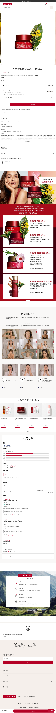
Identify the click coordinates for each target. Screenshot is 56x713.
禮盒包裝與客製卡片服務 (37, 647)
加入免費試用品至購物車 (24, 109)
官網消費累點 (23, 645)
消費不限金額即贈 (17, 646)
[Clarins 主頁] (7, 4)
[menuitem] (46, 4)
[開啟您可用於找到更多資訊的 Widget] (51, 710)
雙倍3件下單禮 (17, 645)
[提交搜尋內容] (51, 7)
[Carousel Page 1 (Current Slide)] (27, 431)
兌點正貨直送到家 (24, 647)
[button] (28, 118)
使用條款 (31, 707)
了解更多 (36, 75)
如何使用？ (15, 126)
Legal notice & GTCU (22, 707)
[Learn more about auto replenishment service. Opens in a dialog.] (9, 90)
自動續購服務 (30, 646)
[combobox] (28, 97)
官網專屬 (34, 645)
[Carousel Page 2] (28, 431)
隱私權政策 (36, 707)
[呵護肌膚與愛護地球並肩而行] (20, 158)
